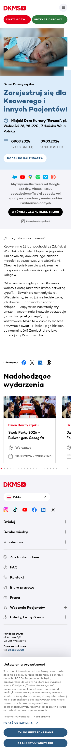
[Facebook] (34, 509)
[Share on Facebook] (23, 362)
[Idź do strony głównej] (15, 7)
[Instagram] (6, 509)
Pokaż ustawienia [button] (18, 722)
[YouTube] (24, 509)
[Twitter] (53, 509)
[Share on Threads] (48, 362)
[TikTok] (15, 509)
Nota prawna (42, 716)
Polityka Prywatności (17, 716)
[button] (63, 8)
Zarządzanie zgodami (38, 221)
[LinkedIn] (43, 509)
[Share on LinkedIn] (40, 362)
